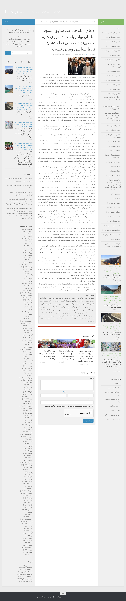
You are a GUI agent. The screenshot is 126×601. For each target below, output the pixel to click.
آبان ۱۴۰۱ (29, 335)
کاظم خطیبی (88, 54)
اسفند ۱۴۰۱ (28, 326)
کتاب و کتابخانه (114, 221)
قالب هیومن (40, 597)
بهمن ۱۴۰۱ (29, 328)
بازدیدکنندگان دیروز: (26, 572)
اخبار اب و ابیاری (114, 37)
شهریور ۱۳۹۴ (28, 538)
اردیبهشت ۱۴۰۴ (27, 264)
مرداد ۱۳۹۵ (29, 512)
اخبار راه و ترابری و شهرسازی (109, 326)
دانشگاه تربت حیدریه (113, 388)
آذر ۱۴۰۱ (29, 333)
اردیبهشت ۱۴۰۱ (27, 349)
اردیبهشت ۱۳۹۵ (27, 519)
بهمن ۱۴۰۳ (29, 272)
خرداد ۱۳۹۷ (29, 460)
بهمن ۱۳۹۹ (29, 385)
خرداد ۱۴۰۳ (29, 290)
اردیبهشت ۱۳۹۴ (27, 547)
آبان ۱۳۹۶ (29, 477)
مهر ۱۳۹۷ (29, 451)
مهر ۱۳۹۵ (29, 507)
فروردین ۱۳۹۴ (28, 550)
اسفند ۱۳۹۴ (28, 524)
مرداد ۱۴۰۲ (29, 314)
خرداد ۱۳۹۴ (29, 545)
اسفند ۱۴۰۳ (28, 269)
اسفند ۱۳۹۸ (28, 411)
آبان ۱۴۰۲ (29, 307)
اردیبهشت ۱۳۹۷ (27, 462)
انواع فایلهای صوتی (113, 175)
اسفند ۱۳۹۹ (28, 382)
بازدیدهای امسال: (27, 579)
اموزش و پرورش (114, 162)
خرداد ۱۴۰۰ (29, 375)
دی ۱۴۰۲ (29, 302)
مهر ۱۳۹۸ (29, 422)
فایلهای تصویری (114, 212)
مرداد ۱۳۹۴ (29, 540)
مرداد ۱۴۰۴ (29, 257)
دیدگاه (91, 378)
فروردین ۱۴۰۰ (28, 380)
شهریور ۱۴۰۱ (28, 340)
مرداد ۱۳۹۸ (29, 427)
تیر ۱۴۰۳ (29, 288)
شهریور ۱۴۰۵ (28, 229)
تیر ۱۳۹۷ (29, 458)
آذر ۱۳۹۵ (29, 503)
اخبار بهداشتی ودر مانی (112, 51)
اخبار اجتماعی (73, 21)
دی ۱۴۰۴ (29, 246)
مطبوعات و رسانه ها (23, 73)
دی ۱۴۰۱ (29, 330)
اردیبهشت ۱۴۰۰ (27, 378)
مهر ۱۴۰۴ (29, 253)
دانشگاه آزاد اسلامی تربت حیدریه (112, 393)
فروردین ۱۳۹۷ (28, 465)
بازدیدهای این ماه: (26, 576)
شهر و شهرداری (114, 207)
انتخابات (116, 166)
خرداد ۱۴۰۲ (29, 319)
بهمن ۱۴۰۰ (29, 356)
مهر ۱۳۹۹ (29, 394)
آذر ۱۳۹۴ (29, 531)
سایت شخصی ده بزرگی (112, 415)
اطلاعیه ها (116, 150)
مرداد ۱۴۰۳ (29, 286)
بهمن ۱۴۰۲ (29, 300)
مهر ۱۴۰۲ (29, 309)
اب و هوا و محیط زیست (26, 86)
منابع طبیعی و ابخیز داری (26, 92)
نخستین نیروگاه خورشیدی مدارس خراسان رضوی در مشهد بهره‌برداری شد (24, 78)
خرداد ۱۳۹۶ (29, 488)
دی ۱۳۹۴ (29, 528)
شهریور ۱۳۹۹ (28, 396)
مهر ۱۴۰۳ (29, 281)
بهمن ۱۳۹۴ (29, 526)
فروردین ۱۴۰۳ (28, 295)
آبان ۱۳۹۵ (29, 505)
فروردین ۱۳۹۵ (28, 521)
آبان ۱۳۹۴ (29, 533)
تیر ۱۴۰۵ (29, 234)
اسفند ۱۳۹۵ (28, 495)
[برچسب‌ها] (29, 62)
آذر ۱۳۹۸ (29, 418)
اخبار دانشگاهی (24, 69)
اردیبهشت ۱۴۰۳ (27, 293)
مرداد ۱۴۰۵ (29, 231)
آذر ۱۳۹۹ (29, 389)
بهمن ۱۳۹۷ (29, 441)
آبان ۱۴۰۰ (29, 363)
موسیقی (116, 239)
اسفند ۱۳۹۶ (28, 467)
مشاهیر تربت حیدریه (113, 226)
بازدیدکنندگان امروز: (26, 567)
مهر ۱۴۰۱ (29, 338)
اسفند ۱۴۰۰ (28, 354)
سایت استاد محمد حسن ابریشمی (113, 400)
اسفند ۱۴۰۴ (28, 241)
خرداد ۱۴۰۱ (29, 347)
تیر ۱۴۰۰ (29, 373)
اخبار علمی (116, 89)
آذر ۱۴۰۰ (29, 361)
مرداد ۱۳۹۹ (29, 399)
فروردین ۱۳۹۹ (28, 408)
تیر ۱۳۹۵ (29, 514)
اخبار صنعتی (25, 71)
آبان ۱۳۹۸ (29, 420)
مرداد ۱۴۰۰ (29, 371)
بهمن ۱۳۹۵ (29, 498)
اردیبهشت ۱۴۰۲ (27, 321)
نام (64, 392)
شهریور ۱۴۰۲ (28, 312)
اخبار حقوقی (53, 21)
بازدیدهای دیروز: (27, 569)
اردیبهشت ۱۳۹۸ (27, 434)
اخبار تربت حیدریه (114, 410)
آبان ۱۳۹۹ (29, 392)
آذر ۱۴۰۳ (29, 276)
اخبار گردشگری (114, 130)
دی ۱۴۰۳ (29, 274)
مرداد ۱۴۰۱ (29, 342)
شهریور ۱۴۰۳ (28, 283)
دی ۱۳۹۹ (29, 387)
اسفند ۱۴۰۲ (28, 297)
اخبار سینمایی (115, 76)
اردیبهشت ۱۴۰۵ (27, 238)
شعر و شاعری (115, 203)
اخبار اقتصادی (62, 21)
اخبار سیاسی (23, 107)
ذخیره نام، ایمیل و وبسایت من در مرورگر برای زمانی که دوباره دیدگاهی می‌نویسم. (68, 406)
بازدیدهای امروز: (27, 565)
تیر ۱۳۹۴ (29, 543)
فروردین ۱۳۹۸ (28, 437)
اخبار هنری (116, 141)
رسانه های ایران (114, 406)
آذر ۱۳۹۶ (29, 474)
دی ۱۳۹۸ (29, 415)
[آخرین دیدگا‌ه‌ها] (22, 62)
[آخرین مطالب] (8, 62)
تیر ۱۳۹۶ (29, 486)
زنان (118, 198)
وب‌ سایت (91, 399)
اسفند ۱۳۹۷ (28, 439)
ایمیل (92, 392)
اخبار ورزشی (115, 146)
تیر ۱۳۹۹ (29, 401)
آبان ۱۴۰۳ (29, 279)
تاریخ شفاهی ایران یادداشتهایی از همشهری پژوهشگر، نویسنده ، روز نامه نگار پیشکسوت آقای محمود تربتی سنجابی (112, 184)
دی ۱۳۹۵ (29, 500)
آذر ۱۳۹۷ (29, 446)
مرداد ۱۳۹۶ (29, 484)
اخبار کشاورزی (114, 126)
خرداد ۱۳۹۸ (29, 432)
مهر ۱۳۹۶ (29, 479)
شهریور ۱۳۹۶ (28, 481)
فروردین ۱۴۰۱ (28, 352)
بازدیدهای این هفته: (26, 574)
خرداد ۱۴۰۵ (29, 236)
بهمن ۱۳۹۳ (29, 554)
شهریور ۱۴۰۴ (28, 255)
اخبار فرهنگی (42, 21)
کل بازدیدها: (28, 581)
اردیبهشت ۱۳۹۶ (27, 491)
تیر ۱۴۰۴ (29, 260)
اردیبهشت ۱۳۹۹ (27, 406)
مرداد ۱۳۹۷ (29, 455)
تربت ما (11, 11)
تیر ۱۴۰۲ (29, 316)
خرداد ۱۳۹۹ (29, 404)
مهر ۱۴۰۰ (29, 366)
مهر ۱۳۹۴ (29, 536)
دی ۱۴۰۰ (29, 359)
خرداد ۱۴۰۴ (29, 262)
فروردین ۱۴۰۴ (28, 267)
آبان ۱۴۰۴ (29, 250)
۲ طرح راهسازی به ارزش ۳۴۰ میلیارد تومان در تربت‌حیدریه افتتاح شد (23, 114)
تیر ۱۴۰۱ (29, 345)
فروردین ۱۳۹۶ (28, 493)
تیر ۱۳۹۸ (29, 429)
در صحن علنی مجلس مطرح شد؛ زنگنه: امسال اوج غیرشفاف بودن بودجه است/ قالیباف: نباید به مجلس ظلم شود (85, 356)
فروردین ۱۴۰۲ (28, 323)
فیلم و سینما (115, 216)
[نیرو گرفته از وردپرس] (53, 597)
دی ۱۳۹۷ (29, 444)
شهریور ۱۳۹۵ (28, 510)
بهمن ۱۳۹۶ (29, 470)
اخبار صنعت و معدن (113, 80)
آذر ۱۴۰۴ (29, 248)
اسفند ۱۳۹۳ (28, 552)
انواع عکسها (115, 171)
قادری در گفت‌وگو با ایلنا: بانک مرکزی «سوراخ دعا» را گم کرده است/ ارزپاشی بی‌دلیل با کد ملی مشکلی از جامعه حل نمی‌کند (23, 133)
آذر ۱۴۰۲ (29, 305)
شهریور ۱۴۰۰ (28, 368)
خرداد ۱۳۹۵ (29, 517)
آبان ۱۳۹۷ (29, 448)
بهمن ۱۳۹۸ (29, 413)
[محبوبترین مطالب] (15, 62)
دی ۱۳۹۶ (29, 472)
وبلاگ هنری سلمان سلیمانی (110, 419)
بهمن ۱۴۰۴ (29, 243)
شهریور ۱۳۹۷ (28, 453)
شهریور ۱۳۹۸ (28, 425)
